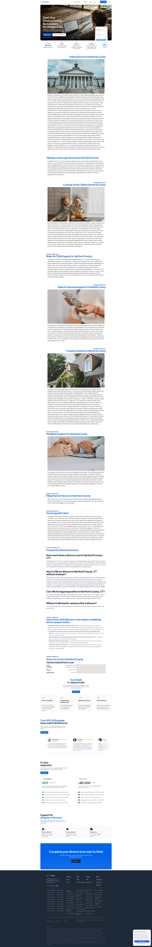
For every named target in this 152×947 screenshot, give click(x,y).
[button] (142, 943)
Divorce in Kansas (60, 901)
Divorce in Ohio (79, 902)
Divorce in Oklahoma (80, 904)
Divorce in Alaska (51, 892)
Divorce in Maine (60, 908)
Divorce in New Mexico (80, 890)
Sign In (53, 37)
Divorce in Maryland (61, 910)
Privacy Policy (92, 937)
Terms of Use (64, 940)
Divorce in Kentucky (60, 903)
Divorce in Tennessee (90, 893)
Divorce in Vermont (89, 900)
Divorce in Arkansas (51, 897)
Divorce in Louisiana (61, 906)
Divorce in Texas (89, 896)
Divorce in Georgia (51, 910)
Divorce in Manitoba (99, 900)
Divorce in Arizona (51, 894)
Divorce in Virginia (89, 902)
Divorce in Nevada (70, 907)
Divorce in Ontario (98, 906)
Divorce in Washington (90, 905)
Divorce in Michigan (70, 893)
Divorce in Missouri (70, 900)
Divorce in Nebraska (70, 905)
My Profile (49, 944)
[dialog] (142, 938)
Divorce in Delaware (51, 906)
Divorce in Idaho (60, 892)
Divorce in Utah (88, 898)
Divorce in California (51, 899)
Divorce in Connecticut (52, 903)
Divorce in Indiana (60, 897)
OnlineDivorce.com (54, 935)
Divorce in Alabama (51, 890)
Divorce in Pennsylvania (80, 908)
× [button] (149, 931)
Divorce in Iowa (60, 899)
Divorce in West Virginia (90, 911)
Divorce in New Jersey (70, 913)
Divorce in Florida (51, 908)
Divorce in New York (80, 892)
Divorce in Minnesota (70, 896)
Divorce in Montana (70, 902)
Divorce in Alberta (98, 894)
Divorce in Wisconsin (89, 913)
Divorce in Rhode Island (80, 911)
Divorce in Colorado (51, 901)
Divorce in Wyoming (99, 890)
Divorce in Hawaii (60, 890)
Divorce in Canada (98, 892)
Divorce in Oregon (79, 906)
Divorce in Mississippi (70, 898)
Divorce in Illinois (60, 894)
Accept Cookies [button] (142, 941)
